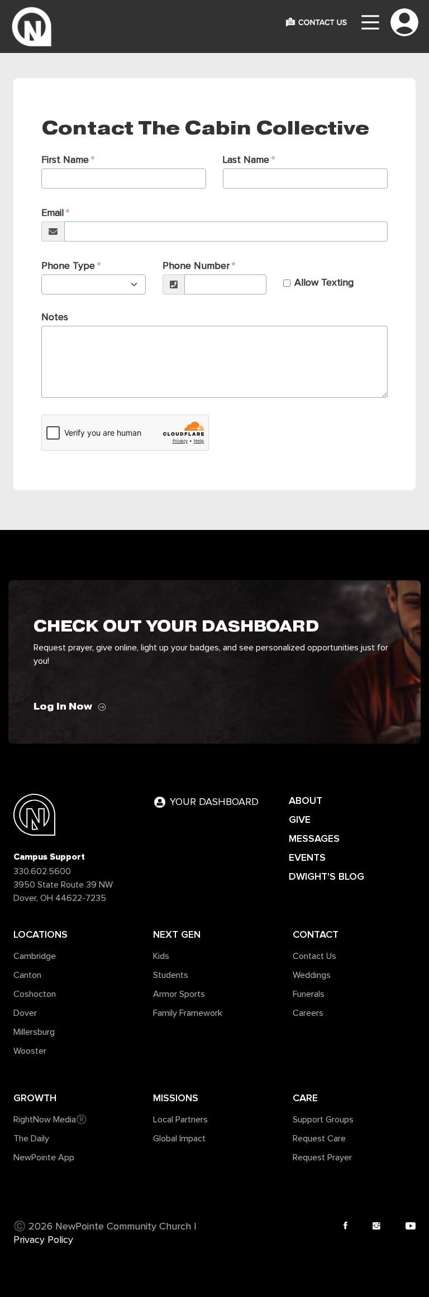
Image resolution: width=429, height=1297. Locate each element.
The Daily (31, 1138)
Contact (316, 934)
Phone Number (196, 266)
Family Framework (187, 1013)
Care (305, 1098)
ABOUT (305, 800)
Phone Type (68, 266)
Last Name (246, 160)
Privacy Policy (43, 1240)
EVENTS (307, 857)
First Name (65, 160)
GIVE (300, 819)
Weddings (312, 975)
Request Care (319, 1138)
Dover (25, 1013)
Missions (175, 1098)
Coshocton (34, 994)
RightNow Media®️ (50, 1119)
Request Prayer (322, 1157)
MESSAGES (314, 838)
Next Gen (177, 934)
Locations (40, 934)
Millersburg (34, 1032)
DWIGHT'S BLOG (326, 876)
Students (170, 975)
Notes (54, 317)
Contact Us (314, 956)
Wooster (29, 1051)
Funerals (309, 994)
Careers (308, 1013)
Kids (161, 956)
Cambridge (34, 956)
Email (52, 213)
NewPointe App (43, 1157)
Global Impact (179, 1138)
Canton (27, 975)
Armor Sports (179, 994)
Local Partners (180, 1119)
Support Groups (323, 1119)
